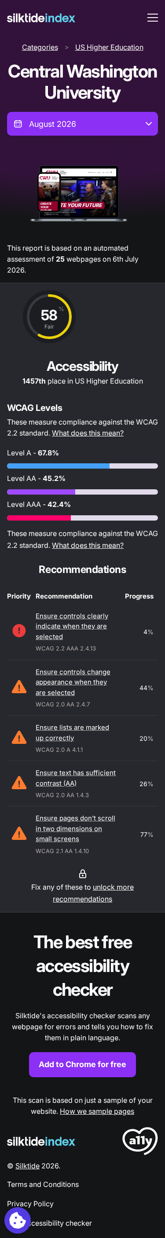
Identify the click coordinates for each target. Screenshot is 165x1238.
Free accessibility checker (49, 1223)
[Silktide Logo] (41, 1141)
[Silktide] (41, 17)
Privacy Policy (30, 1203)
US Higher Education (109, 47)
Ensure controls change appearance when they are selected (73, 682)
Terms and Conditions (43, 1184)
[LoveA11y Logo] (140, 1142)
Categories (40, 47)
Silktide (27, 1165)
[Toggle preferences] (17, 1220)
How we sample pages (97, 1111)
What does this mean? (88, 433)
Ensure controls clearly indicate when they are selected (72, 626)
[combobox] (82, 124)
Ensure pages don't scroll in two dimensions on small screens (75, 828)
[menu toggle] (152, 17)
